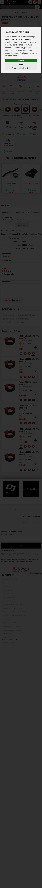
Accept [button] (21, 60)
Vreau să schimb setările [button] (21, 68)
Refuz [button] (21, 64)
